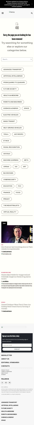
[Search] (31, 59)
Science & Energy (7, 417)
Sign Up (17, 349)
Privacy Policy (23, 1)
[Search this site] (32, 13)
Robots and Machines (9, 414)
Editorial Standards (10, 362)
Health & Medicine (7, 411)
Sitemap (3, 374)
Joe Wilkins (5, 281)
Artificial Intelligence (9, 405)
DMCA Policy (4, 373)
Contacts (5, 366)
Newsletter (6, 355)
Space (3, 420)
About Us (5, 359)
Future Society (7, 408)
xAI (2, 244)
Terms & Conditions (6, 371)
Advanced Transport (9, 402)
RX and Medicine (6, 272)
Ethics (3, 302)
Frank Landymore (7, 251)
